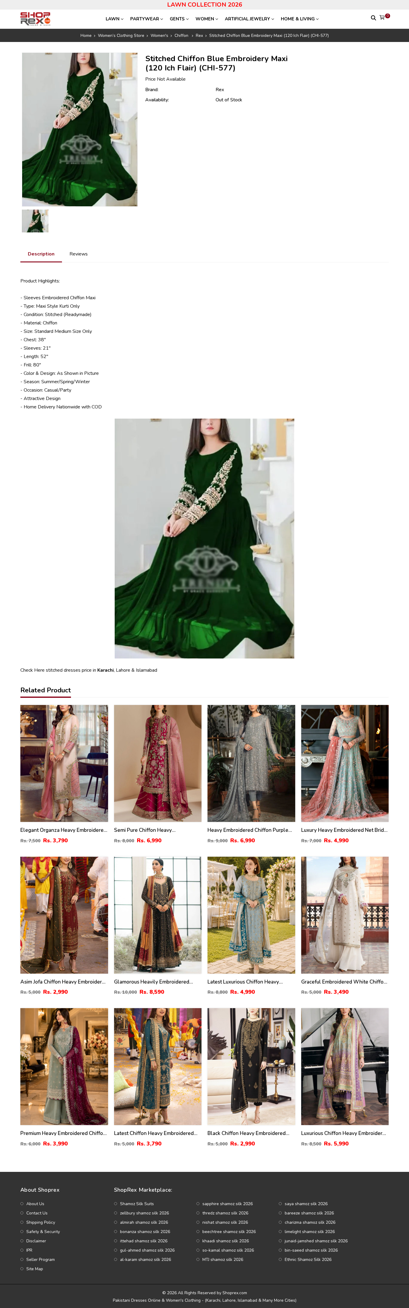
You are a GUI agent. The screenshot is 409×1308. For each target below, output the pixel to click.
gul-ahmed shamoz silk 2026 (147, 1250)
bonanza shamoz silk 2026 (145, 1232)
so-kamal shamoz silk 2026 (228, 1250)
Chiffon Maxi (83, 297)
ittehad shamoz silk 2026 (143, 1241)
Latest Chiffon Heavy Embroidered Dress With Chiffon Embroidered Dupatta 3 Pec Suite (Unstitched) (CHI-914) (154, 1133)
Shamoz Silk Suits (137, 1204)
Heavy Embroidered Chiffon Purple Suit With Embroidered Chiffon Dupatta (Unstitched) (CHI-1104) (247, 830)
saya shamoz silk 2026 (306, 1204)
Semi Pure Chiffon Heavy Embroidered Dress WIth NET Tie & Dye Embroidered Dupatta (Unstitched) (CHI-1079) (155, 830)
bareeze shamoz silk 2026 (309, 1213)
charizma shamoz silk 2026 (310, 1222)
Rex (220, 89)
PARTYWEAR (144, 19)
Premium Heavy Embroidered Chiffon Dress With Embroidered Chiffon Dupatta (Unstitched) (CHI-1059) (63, 1133)
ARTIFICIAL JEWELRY (247, 19)
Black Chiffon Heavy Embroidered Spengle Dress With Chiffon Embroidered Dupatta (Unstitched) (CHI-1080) (247, 1133)
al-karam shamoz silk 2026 (145, 1259)
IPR (29, 1250)
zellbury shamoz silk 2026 (144, 1213)
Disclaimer (36, 1241)
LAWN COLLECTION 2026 (204, 5)
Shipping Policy (40, 1222)
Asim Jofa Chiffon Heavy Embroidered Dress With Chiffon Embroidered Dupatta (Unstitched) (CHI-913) (64, 982)
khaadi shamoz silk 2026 (225, 1241)
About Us (35, 1204)
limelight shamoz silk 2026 (310, 1232)
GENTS (177, 19)
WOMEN (205, 19)
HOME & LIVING (298, 19)
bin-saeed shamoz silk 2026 (311, 1250)
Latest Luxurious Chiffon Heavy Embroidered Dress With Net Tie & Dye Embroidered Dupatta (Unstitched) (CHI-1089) (247, 982)
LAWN (112, 19)
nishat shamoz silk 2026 (225, 1222)
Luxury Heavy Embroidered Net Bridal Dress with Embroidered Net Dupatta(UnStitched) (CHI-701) (344, 830)
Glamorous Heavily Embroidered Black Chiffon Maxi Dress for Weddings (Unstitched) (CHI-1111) (154, 982)
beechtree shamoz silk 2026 (229, 1232)
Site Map (34, 1269)
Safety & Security (43, 1232)
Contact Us (37, 1213)
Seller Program (40, 1259)
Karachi (105, 670)
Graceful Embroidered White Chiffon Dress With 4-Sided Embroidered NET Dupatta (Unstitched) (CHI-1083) (344, 982)
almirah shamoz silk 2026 (144, 1222)
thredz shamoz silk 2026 (225, 1213)
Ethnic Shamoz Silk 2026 (308, 1259)
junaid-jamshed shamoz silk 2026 (316, 1241)
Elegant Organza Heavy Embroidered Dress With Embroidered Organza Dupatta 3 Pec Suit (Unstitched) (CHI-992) (63, 830)
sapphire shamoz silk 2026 (227, 1204)
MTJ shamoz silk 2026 (222, 1259)
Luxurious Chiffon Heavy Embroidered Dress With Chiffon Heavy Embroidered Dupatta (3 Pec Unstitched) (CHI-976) (344, 1133)
